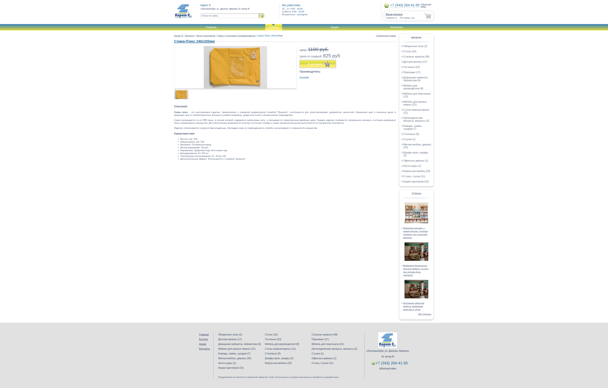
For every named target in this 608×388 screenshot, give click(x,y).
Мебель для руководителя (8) (413, 87)
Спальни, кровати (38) (416, 56)
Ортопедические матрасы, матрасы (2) (416, 119)
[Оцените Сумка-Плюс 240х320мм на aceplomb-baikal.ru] (235, 67)
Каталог (273, 27)
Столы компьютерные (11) (280, 348)
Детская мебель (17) (415, 61)
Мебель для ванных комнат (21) (415, 103)
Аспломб (304, 77)
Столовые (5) (411, 134)
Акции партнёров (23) (416, 181)
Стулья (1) (409, 139)
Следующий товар (386, 35)
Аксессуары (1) (412, 166)
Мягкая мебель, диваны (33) (234, 358)
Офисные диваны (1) (415, 160)
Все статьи (424, 314)
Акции (335, 27)
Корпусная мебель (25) (416, 171)
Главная (210, 27)
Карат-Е (178, 35)
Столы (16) (409, 51)
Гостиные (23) (411, 67)
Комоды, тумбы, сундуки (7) (412, 127)
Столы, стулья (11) (414, 176)
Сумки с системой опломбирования (236, 35)
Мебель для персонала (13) (328, 344)
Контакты (396, 27)
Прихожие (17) (412, 72)
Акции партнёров (205, 35)
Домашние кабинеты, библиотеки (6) (415, 79)
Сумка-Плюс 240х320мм (194, 41)
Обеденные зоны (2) (415, 46)
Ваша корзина (394, 14)
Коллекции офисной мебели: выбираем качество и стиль (413, 306)
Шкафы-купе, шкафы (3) (279, 358)
